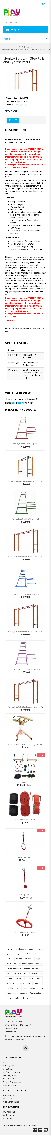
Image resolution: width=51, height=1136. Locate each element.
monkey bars (21, 949)
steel (41, 949)
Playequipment (36, 973)
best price (10, 983)
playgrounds (11, 993)
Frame (25, 998)
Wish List (7, 1118)
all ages (10, 978)
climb (25, 988)
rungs (38, 959)
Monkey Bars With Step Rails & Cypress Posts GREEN (28, 481)
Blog (5, 1062)
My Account (9, 1112)
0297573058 (11, 964)
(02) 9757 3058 (15, 1021)
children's (17, 973)
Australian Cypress (37, 993)
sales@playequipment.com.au (30, 964)
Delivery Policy (10, 1075)
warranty (19, 978)
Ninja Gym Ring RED (25, 857)
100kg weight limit (24, 983)
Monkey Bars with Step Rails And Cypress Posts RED (24, 49)
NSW (8, 973)
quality (38, 978)
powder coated (24, 954)
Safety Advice (9, 1078)
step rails (28, 959)
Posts (9, 998)
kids (25, 973)
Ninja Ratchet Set (25, 782)
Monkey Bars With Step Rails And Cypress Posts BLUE (29, 707)
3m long (19, 959)
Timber (17, 998)
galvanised (11, 954)
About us (7, 1069)
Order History (9, 1115)
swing (32, 988)
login (13, 403)
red (34, 954)
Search (27, 47)
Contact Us (8, 1095)
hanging (10, 988)
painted (9, 959)
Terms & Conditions (13, 1082)
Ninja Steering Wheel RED (25, 932)
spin (17, 988)
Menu (7, 38)
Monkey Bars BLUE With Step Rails (25, 594)
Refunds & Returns (12, 1072)
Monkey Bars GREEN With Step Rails (26, 519)
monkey (10, 949)
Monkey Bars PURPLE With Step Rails (25, 669)
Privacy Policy (10, 1065)
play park (23, 993)
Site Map (7, 1098)
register (21, 403)
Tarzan (40, 988)
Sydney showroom (14, 968)
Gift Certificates (11, 1102)
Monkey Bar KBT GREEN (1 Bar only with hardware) (28, 744)
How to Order (10, 1085)
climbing (32, 949)
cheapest (29, 978)
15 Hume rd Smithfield (32, 968)
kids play (38, 983)
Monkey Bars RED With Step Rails (25, 444)
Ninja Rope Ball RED (25, 895)
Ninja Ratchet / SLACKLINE (25, 819)
